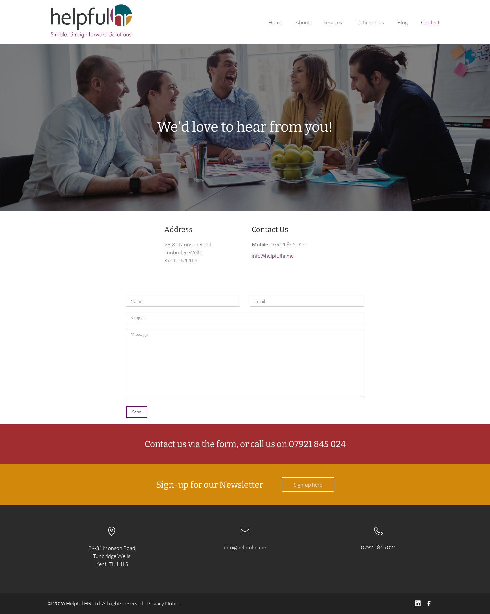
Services (332, 22)
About (303, 22)
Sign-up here (308, 484)
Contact (430, 22)
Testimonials (369, 22)
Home (275, 22)
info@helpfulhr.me (273, 255)
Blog (402, 22)
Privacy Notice (163, 603)
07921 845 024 (378, 547)
